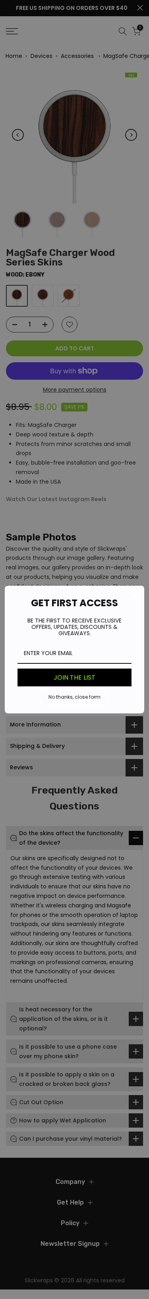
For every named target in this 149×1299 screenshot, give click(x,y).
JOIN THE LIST (74, 677)
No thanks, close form (74, 697)
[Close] (134, 595)
